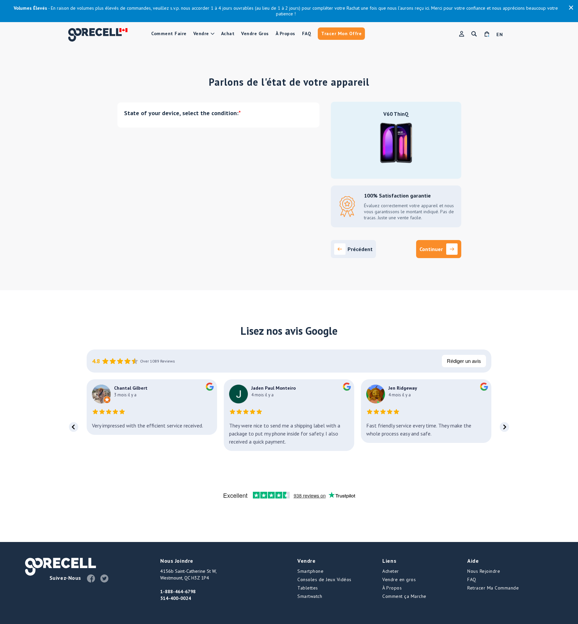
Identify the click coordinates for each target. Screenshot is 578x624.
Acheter (390, 571)
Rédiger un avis (464, 361)
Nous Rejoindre (483, 571)
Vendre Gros (255, 33)
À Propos (285, 33)
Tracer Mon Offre (341, 33)
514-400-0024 (175, 598)
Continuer (431, 249)
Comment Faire (169, 33)
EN (499, 34)
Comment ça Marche (404, 596)
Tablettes (307, 588)
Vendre (201, 33)
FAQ (306, 33)
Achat (228, 33)
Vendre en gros (399, 579)
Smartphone (310, 571)
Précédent (360, 249)
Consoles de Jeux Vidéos (324, 579)
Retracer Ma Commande (493, 588)
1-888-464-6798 (178, 592)
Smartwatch (309, 596)
